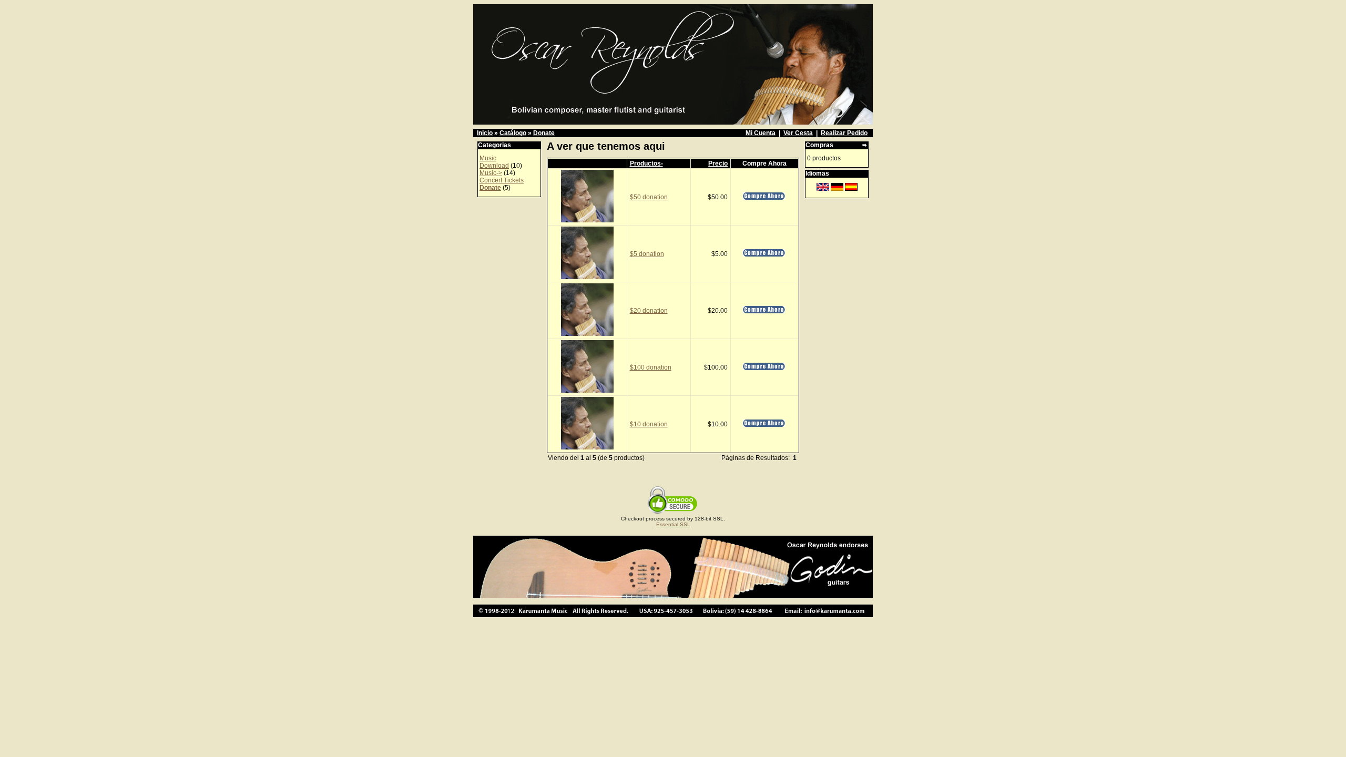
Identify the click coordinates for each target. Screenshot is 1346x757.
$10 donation (649, 424)
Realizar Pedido (844, 133)
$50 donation (649, 197)
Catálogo (512, 133)
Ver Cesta (798, 133)
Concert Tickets (502, 180)
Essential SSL (673, 524)
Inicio (485, 133)
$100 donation (650, 367)
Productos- (646, 163)
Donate (544, 133)
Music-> (491, 173)
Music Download (494, 162)
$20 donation (649, 310)
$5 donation (647, 254)
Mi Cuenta (761, 133)
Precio (718, 163)
